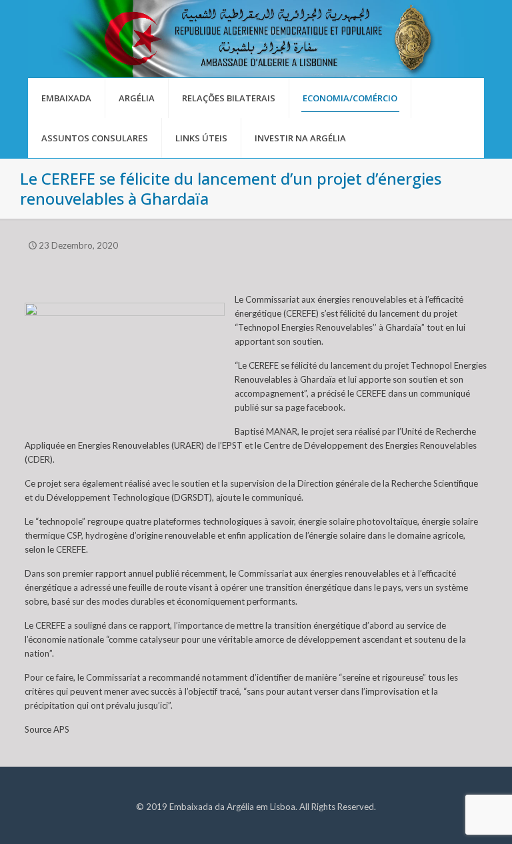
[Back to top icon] (448, 817)
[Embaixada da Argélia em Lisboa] (256, 38)
